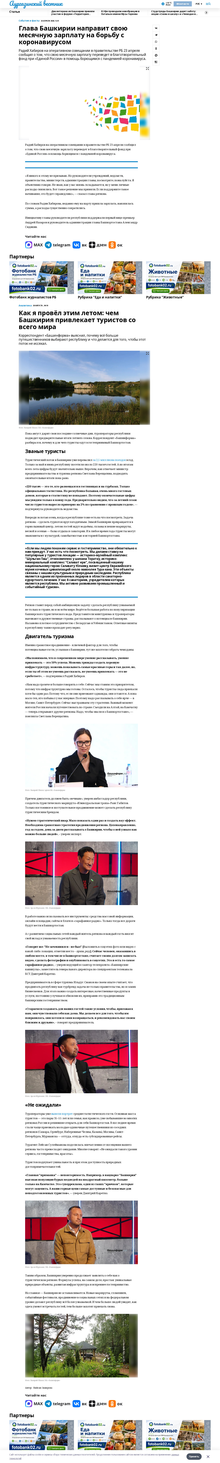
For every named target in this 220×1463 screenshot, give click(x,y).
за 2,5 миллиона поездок (109, 460)
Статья (14, 12)
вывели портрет (62, 1114)
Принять (194, 1456)
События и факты (29, 20)
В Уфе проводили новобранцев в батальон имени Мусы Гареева (120, 12)
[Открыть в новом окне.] (34, 245)
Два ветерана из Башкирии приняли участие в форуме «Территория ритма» (73, 12)
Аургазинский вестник (35, 3)
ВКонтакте (183, 3)
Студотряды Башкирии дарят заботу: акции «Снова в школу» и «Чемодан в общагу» (173, 12)
